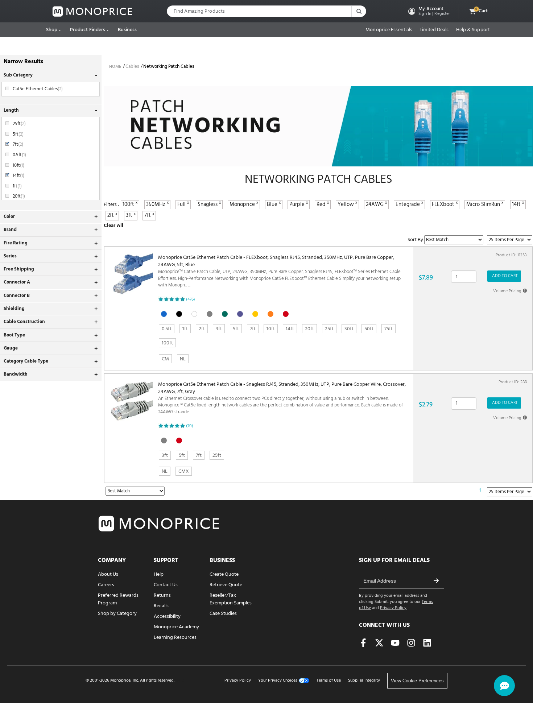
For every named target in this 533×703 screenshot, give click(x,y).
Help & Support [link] (473, 30)
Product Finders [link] (88, 30)
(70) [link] (189, 426)
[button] (428, 11)
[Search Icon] (358, 11)
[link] (92, 11)
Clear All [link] (113, 226)
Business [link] (127, 30)
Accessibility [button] (167, 616)
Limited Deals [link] (434, 30)
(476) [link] (190, 299)
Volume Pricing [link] (509, 291)
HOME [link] (115, 66)
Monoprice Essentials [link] (388, 30)
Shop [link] (51, 30)
